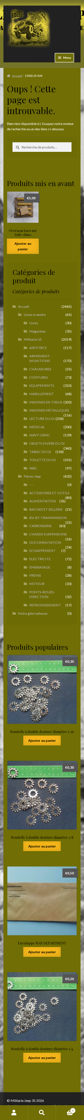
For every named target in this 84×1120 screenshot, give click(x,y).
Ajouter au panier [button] (22, 246)
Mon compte (14, 1112)
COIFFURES (38, 377)
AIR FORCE (38, 348)
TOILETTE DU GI (42, 460)
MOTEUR (36, 584)
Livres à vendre (35, 314)
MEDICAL (37, 427)
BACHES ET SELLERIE (46, 509)
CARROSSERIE (40, 526)
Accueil (17, 76)
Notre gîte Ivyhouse (32, 613)
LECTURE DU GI (41, 418)
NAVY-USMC (39, 435)
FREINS (35, 575)
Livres (33, 323)
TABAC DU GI (40, 452)
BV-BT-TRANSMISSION (48, 518)
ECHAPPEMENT (42, 550)
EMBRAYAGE (39, 567)
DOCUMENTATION (45, 542)
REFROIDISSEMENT (45, 605)
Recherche (42, 1112)
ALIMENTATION (42, 501)
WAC (33, 468)
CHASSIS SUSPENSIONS (48, 534)
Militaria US (33, 339)
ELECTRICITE (40, 559)
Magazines (37, 331)
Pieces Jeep (32, 476)
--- (31, 484)
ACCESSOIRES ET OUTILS (49, 493)
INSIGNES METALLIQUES (49, 410)
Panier (64, 1109)
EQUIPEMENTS (41, 385)
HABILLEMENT (41, 394)
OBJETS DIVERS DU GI (47, 443)
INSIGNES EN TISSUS (45, 402)
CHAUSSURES (40, 369)
